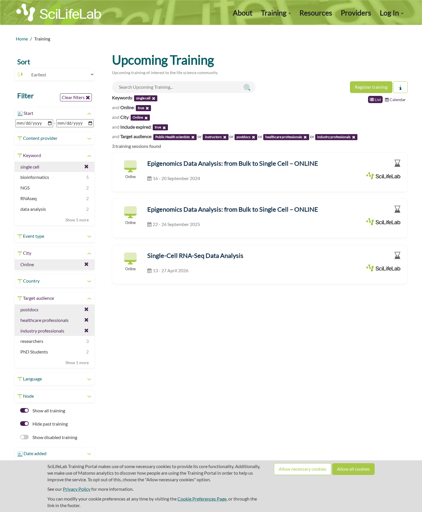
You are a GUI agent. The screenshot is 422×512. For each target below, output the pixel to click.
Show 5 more (77, 219)
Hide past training (50, 423)
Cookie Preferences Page (202, 498)
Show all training (48, 410)
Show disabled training (54, 437)
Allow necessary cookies (302, 469)
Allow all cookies (353, 469)
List (377, 99)
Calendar (397, 99)
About (242, 12)
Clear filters (74, 97)
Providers (356, 12)
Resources (315, 12)
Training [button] (274, 12)
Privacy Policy (76, 489)
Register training (371, 87)
